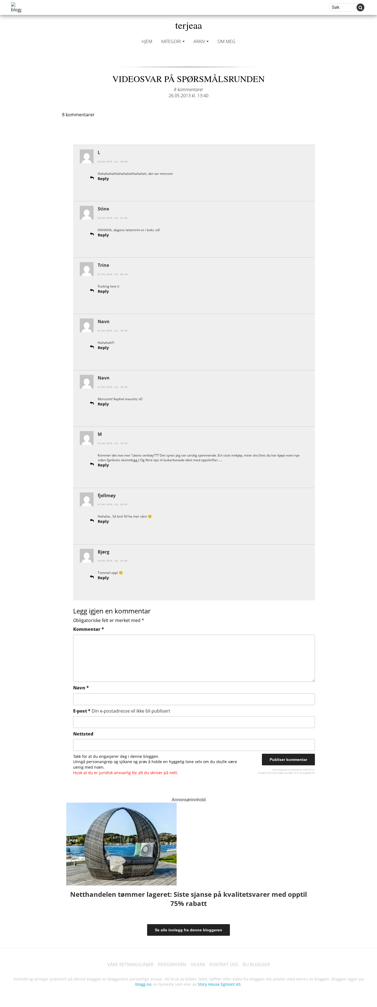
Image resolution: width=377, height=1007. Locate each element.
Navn (81, 688)
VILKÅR (198, 964)
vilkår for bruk (295, 772)
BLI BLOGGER (256, 964)
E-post (121, 711)
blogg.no (143, 984)
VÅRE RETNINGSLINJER (130, 964)
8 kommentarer (188, 89)
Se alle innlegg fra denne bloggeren (188, 930)
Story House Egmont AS (219, 984)
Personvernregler (275, 772)
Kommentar (88, 629)
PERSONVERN (172, 964)
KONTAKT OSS (223, 964)
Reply (103, 178)
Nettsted (83, 734)
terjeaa (188, 24)
